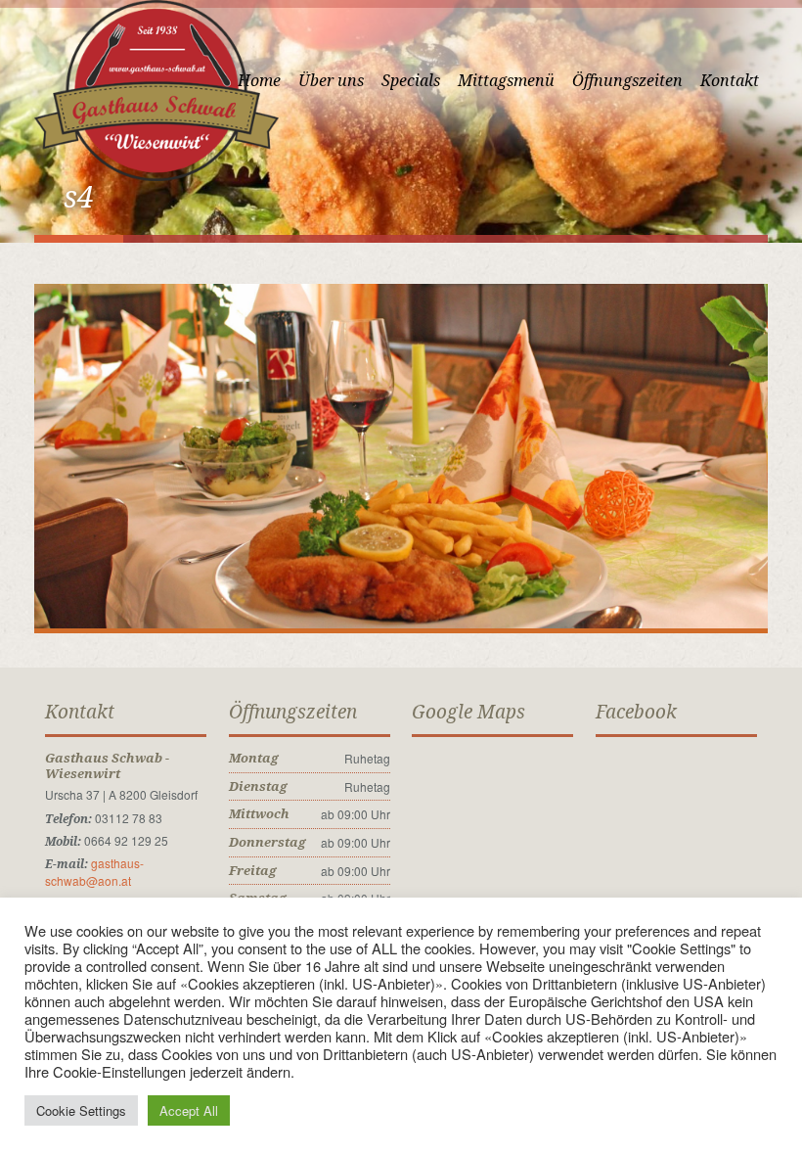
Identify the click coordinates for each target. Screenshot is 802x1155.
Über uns (331, 80)
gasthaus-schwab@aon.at (94, 872)
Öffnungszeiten (627, 80)
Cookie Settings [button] (81, 1110)
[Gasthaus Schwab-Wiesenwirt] (156, 88)
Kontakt (729, 80)
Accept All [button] (188, 1110)
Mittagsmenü (506, 80)
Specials (410, 80)
